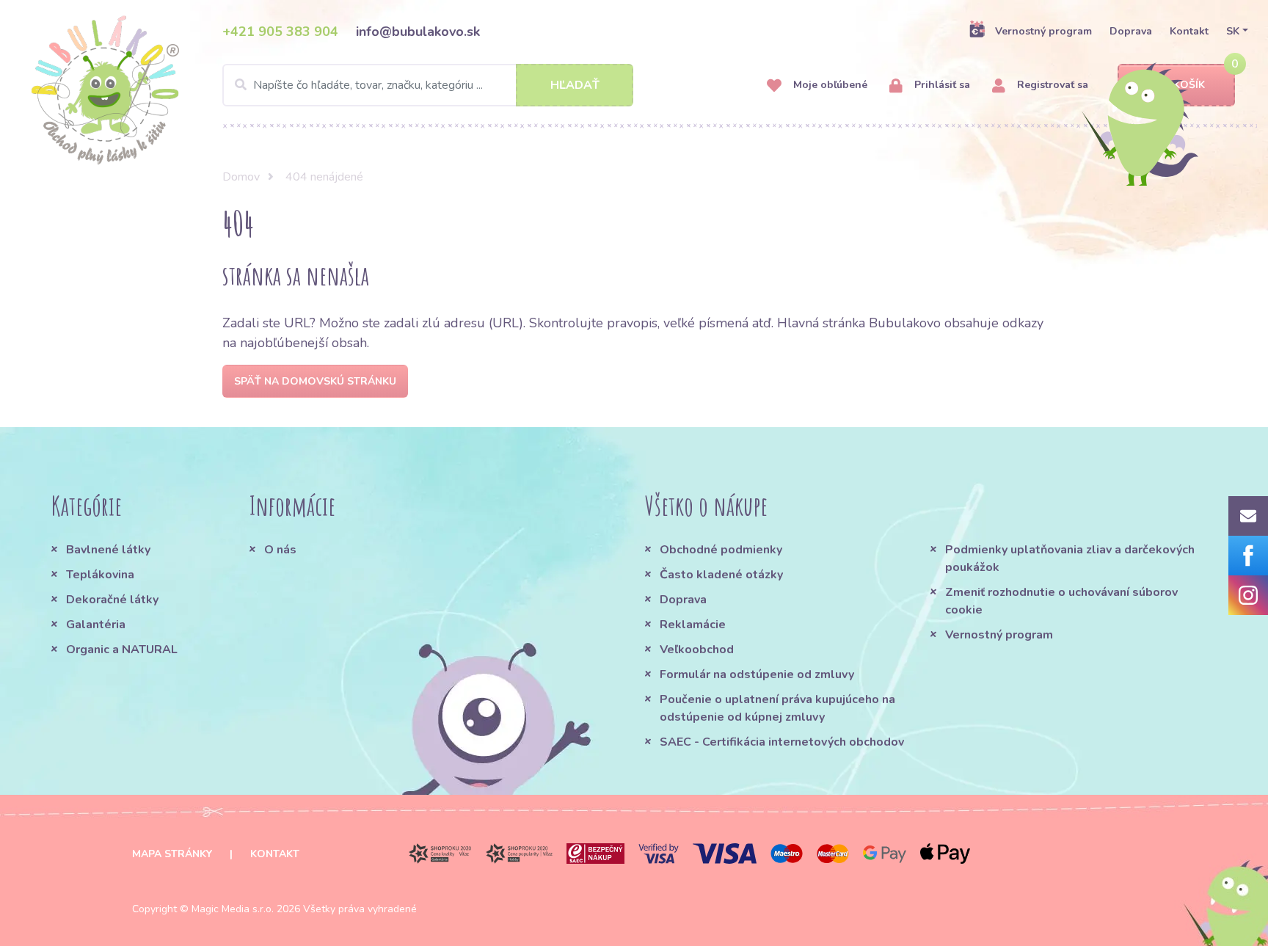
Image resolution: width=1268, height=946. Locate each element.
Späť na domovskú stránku (315, 381)
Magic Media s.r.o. (233, 909)
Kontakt (1189, 31)
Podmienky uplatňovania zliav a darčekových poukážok (1070, 558)
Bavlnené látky (108, 550)
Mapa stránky (172, 854)
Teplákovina (100, 575)
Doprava (1131, 31)
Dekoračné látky (112, 600)
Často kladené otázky (721, 575)
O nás (280, 550)
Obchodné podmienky (721, 550)
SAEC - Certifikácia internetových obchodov (782, 742)
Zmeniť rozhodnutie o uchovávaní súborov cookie (1061, 601)
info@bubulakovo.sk (418, 31)
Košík (1189, 85)
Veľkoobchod (697, 649)
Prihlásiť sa (940, 85)
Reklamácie (693, 624)
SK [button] (1232, 31)
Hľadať (575, 85)
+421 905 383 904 (280, 31)
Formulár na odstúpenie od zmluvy (757, 674)
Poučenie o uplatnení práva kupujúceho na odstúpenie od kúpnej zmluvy (777, 708)
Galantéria (95, 624)
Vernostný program (1043, 31)
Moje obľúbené (828, 85)
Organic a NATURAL (122, 649)
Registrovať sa (1051, 85)
